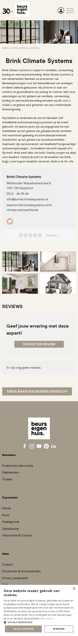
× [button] (74, 588)
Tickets (7, 479)
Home (5, 48)
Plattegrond (10, 522)
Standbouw (10, 529)
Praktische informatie (17, 466)
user (61, 10)
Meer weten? (47, 618)
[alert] (39, 610)
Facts (6, 515)
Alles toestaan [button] (23, 628)
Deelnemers (10, 472)
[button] (39, 622)
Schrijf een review (39, 344)
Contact (7, 564)
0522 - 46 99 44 (18, 193)
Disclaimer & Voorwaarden (21, 571)
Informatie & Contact (17, 535)
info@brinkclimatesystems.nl (27, 199)
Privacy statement (15, 578)
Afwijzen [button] (58, 628)
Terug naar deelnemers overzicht (37, 391)
